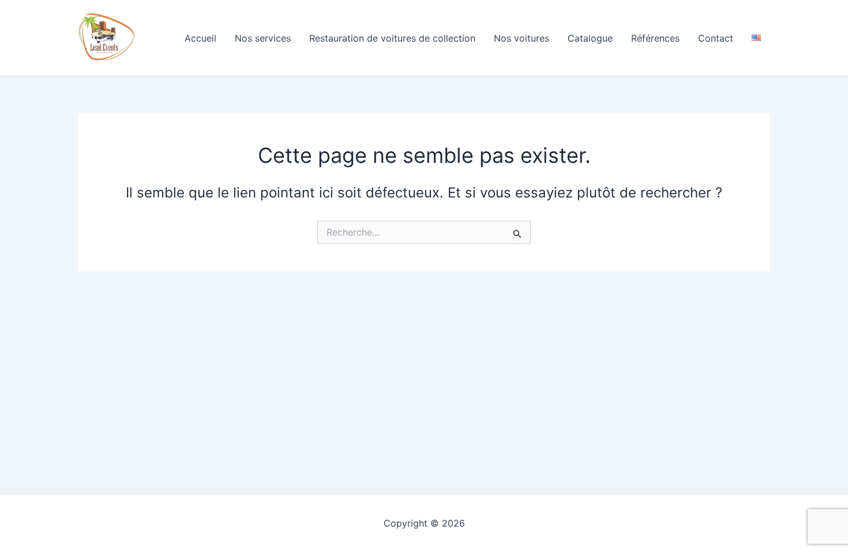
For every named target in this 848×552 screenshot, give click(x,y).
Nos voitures (521, 38)
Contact (715, 38)
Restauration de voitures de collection (392, 38)
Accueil (200, 38)
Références (655, 38)
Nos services (263, 38)
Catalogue (590, 38)
